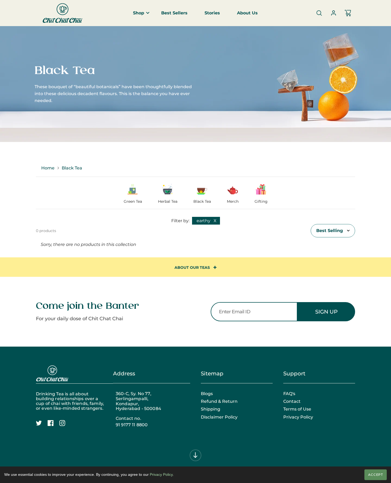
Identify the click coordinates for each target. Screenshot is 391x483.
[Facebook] (53, 426)
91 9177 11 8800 (132, 425)
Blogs (207, 393)
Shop (138, 12)
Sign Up (326, 312)
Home (48, 168)
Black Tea (72, 168)
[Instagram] (65, 426)
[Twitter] (42, 426)
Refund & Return (219, 401)
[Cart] (348, 13)
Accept (375, 475)
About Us (247, 12)
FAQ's (289, 393)
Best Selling (329, 230)
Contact (292, 401)
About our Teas (192, 267)
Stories (212, 12)
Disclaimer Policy (219, 417)
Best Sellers (174, 12)
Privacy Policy (298, 417)
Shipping (210, 409)
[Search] (319, 13)
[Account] (333, 13)
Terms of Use (297, 409)
